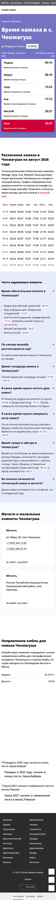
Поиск (53, 9)
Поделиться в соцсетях (52, 880)
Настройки (52, 888)
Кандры (34, 838)
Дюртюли (8, 848)
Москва (5, 2)
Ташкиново (9, 829)
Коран (28, 879)
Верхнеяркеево (11, 852)
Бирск (33, 857)
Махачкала (16, 2)
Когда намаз (8, 10)
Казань (45, 2)
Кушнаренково (38, 834)
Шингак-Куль (37, 819)
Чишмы (34, 824)
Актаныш (34, 862)
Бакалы (7, 862)
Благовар (8, 857)
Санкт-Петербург (32, 2)
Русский (30, 886)
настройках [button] (10, 324)
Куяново (7, 834)
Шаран (6, 824)
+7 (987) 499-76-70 (16, 549)
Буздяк (33, 852)
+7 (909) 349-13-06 (16, 543)
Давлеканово (37, 848)
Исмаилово (36, 843)
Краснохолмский (12, 838)
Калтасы (7, 843)
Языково (7, 819)
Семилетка (35, 829)
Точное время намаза (31, 872)
